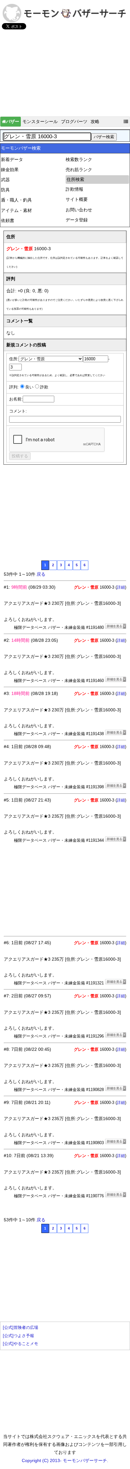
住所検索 (75, 179)
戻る (41, 574)
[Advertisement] (65, 75)
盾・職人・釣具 (16, 199)
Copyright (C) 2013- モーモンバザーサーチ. (65, 1460)
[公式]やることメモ (20, 1344)
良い (29, 387)
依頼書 (7, 220)
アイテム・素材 (16, 210)
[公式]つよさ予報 (18, 1336)
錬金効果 (10, 169)
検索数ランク (79, 159)
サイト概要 (77, 199)
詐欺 (44, 387)
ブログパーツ (74, 121)
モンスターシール (40, 121)
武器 (5, 179)
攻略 (95, 121)
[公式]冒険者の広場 (20, 1327)
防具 (5, 189)
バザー (12, 121)
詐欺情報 (74, 189)
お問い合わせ (79, 209)
